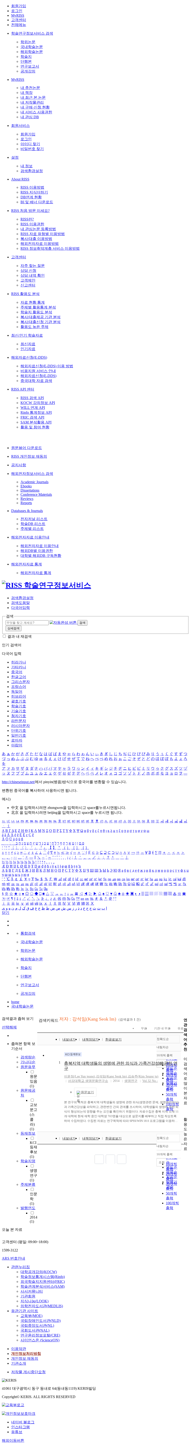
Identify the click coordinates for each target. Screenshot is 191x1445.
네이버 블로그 (22, 1422)
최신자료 (27, 344)
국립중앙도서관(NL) (37, 1325)
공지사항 (18, 465)
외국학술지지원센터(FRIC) (42, 1282)
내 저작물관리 (32, 102)
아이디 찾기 (30, 144)
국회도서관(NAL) (34, 1330)
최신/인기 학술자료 (27, 335)
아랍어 (16, 745)
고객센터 (18, 20)
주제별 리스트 (32, 529)
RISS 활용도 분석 (25, 294)
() (111, 1076)
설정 (15, 157)
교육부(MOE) (31, 1316)
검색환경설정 (31, 171)
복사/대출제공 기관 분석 (40, 317)
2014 (33, 1219)
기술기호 (18, 711)
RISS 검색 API (32, 398)
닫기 (5, 913)
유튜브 (16, 1432)
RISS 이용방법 (32, 187)
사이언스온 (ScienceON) (39, 1340)
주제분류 (27, 1184)
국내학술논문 (31, 47)
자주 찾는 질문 (32, 266)
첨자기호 (18, 716)
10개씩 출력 (165, 1154)
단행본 (26, 61)
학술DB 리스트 (32, 524)
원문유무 (27, 1067)
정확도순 (163, 1039)
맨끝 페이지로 (121, 1159)
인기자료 (27, 349)
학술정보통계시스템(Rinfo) (42, 1277)
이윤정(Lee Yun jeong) (79, 1076)
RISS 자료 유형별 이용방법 (42, 234)
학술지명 (27, 1161)
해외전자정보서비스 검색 (32, 474)
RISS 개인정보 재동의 (29, 456)
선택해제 (9, 1027)
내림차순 (163, 1047)
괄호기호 (18, 701)
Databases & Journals (27, 511)
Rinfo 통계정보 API (36, 412)
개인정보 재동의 (24, 1358)
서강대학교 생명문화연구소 (88, 1081)
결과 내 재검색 (19, 636)
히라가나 (18, 662)
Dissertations (29, 490)
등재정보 (27, 1133)
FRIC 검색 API (32, 417)
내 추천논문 (30, 88)
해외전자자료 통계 (26, 564)
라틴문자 (18, 721)
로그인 (16, 11)
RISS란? (27, 219)
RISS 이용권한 (32, 224)
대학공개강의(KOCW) (38, 1272)
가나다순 (27, 1062)
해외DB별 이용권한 (36, 551)
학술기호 (18, 706)
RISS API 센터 (22, 389)
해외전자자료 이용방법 (39, 244)
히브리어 (18, 696)
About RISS (20, 179)
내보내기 (68, 1039)
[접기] (185, 1111)
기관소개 (18, 1363)
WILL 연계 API (32, 408)
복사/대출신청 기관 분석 (40, 322)
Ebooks (26, 486)
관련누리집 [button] (20, 1267)
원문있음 (33, 1081)
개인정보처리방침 (26, 1354)
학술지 (26, 57)
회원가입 (18, 6)
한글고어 (18, 677)
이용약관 (18, 1349)
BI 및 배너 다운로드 (36, 202)
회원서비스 (20, 126)
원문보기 (87, 1092)
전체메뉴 (18, 25)
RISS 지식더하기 (34, 192)
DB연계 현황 (31, 197)
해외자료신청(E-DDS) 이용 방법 (46, 366)
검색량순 (27, 1057)
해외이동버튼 (13, 1440)
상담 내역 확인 (32, 275)
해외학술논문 (31, 52)
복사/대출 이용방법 (36, 239)
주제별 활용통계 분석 (38, 307)
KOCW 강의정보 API (37, 403)
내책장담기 (90, 1039)
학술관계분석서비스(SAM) (42, 1286)
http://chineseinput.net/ (18, 782)
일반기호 (18, 735)
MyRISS (17, 15)
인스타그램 (20, 1427)
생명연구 (33, 1175)
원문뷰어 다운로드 (26, 448)
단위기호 (18, 730)
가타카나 (18, 667)
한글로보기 (113, 1039)
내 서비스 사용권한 (36, 112)
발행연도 (27, 1208)
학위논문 (27, 42)
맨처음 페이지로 (99, 1159)
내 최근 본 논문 (33, 97)
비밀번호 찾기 (32, 149)
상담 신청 (28, 271)
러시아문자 (20, 726)
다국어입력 (20, 608)
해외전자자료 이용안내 (30, 537)
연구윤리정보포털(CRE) (40, 1335)
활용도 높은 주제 (34, 327)
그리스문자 (20, 682)
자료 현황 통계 (32, 302)
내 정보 (26, 166)
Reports (26, 503)
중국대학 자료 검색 (36, 381)
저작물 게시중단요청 (28, 1372)
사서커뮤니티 (31, 1291)
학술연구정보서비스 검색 (32, 33)
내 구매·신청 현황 (35, 107)
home (15, 1002)
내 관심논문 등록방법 (38, 229)
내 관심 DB (29, 117)
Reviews (26, 499)
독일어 (16, 691)
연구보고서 (29, 66)
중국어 (16, 672)
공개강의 (27, 71)
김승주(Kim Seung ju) (143, 1076)
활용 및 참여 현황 (34, 427)
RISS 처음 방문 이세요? (30, 211)
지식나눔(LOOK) (34, 1301)
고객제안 (27, 280)
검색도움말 (20, 603)
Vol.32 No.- (150, 1081)
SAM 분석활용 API (35, 422)
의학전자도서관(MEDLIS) (41, 1306)
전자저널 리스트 (34, 519)
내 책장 (26, 93)
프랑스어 (18, 687)
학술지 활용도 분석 (36, 312)
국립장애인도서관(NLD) (40, 1321)
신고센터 (27, 285)
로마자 (16, 740)
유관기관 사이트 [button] (24, 1311)
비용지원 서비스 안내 (38, 371)
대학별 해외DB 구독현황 (40, 556)
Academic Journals (34, 482)
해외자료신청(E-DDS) (29, 357)
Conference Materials (36, 494)
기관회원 (27, 1296)
